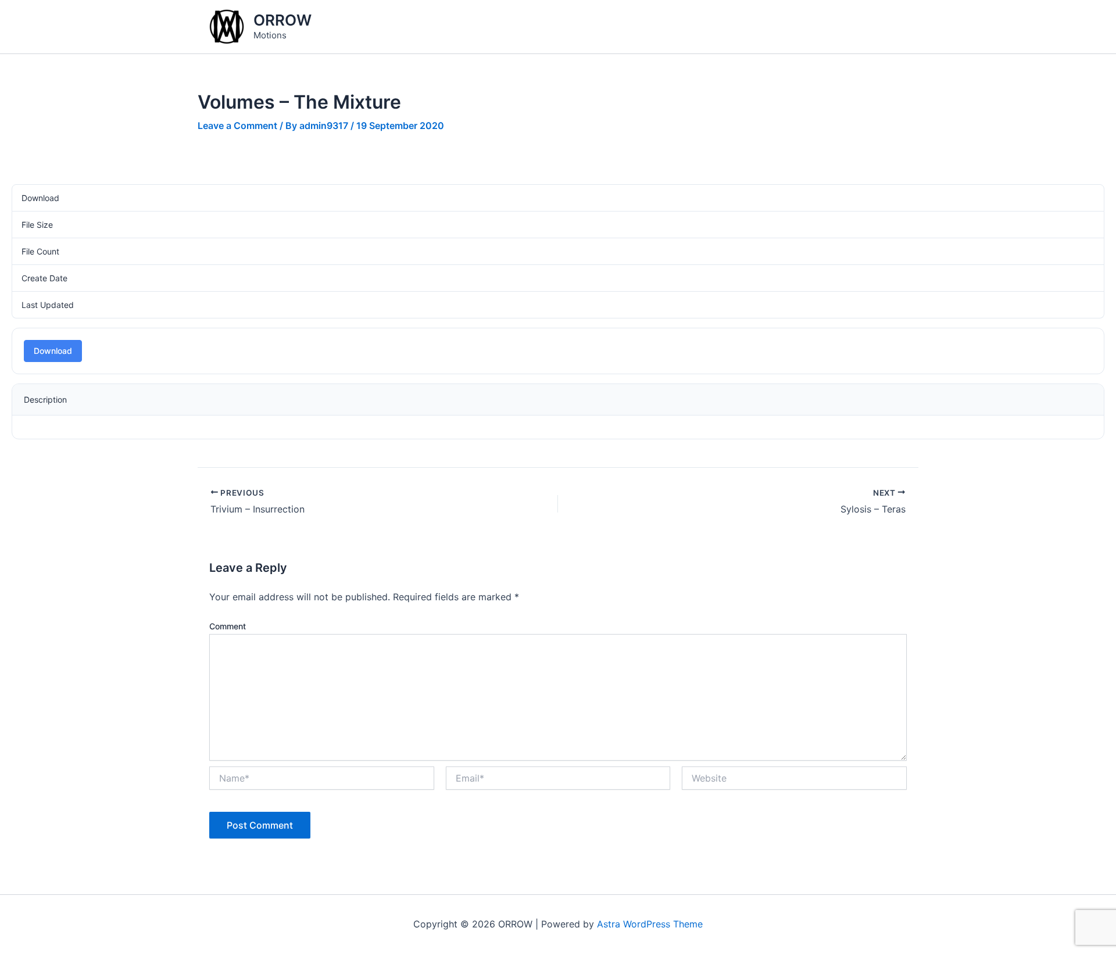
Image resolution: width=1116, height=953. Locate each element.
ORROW (282, 20)
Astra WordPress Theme (650, 924)
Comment (227, 626)
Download (53, 351)
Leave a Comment (237, 125)
